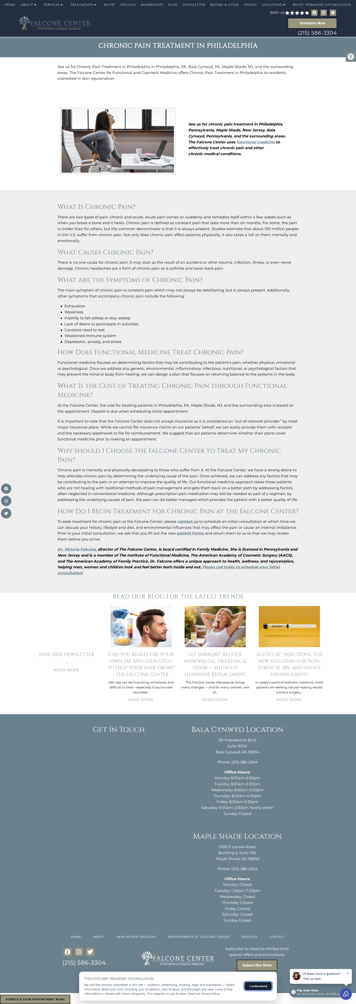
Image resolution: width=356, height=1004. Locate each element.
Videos (250, 5)
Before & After (224, 5)
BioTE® (109, 5)
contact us (188, 521)
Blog (173, 5)
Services (249, 937)
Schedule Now (312, 23)
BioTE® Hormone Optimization (322, 5)
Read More (67, 670)
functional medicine (256, 142)
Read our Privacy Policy (203, 994)
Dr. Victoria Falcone (76, 549)
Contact (277, 937)
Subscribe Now (257, 965)
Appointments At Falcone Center (199, 937)
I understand (258, 986)
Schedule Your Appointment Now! (35, 999)
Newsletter (194, 5)
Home (10, 5)
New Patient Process (136, 937)
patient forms (190, 533)
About (99, 937)
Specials (128, 5)
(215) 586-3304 (317, 33)
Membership (152, 5)
